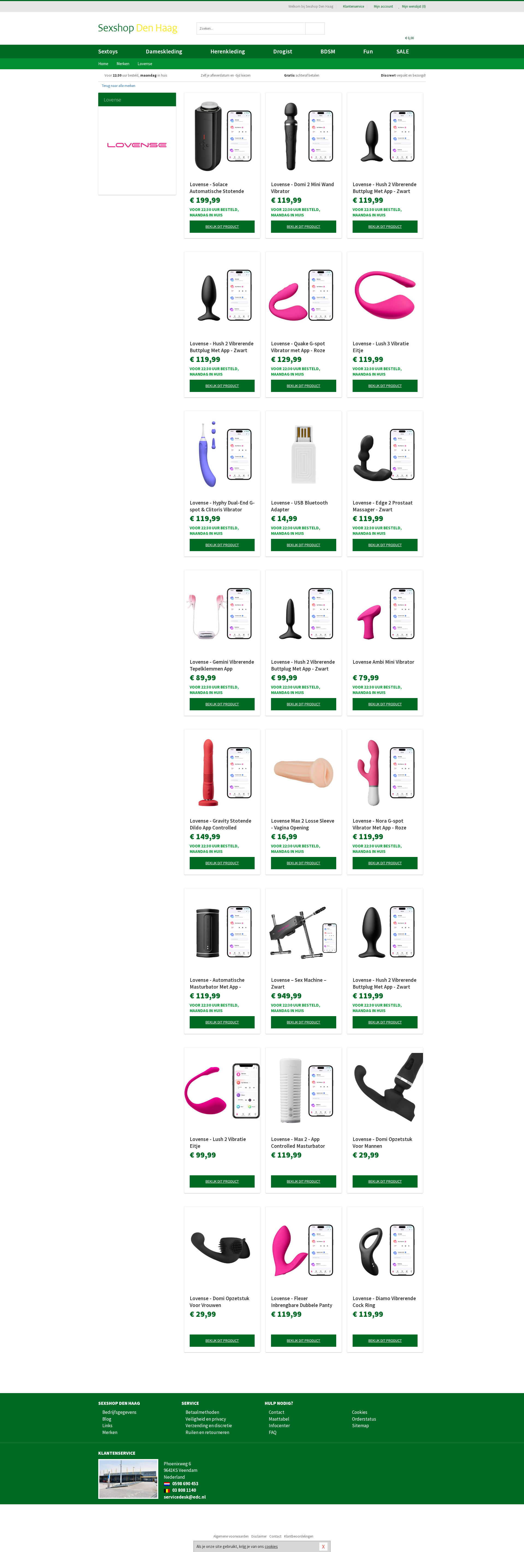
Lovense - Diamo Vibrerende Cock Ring (384, 1301)
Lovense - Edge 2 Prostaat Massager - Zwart (383, 506)
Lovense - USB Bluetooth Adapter (299, 506)
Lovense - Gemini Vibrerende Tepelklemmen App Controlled (222, 665)
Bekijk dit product (222, 226)
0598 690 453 (184, 1484)
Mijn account (383, 6)
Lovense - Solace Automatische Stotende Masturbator (217, 188)
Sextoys (108, 51)
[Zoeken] (315, 28)
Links (107, 1426)
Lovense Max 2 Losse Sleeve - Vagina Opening (302, 824)
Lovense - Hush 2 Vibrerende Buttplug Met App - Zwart (384, 187)
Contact (276, 1412)
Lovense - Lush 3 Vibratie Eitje (381, 347)
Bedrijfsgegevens (119, 1412)
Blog (106, 1419)
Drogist (282, 51)
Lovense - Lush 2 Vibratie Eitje (218, 1142)
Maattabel (279, 1419)
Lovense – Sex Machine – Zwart (298, 983)
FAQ (272, 1432)
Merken (109, 1432)
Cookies (359, 1412)
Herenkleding (227, 51)
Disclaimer (259, 1536)
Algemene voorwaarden (231, 1536)
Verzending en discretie (209, 1426)
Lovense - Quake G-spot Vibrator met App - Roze (298, 347)
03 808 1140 (183, 1490)
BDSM (327, 51)
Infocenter (279, 1426)
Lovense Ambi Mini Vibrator (383, 662)
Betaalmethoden (202, 1412)
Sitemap (360, 1426)
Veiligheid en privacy (206, 1419)
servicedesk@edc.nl (185, 1497)
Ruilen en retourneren (207, 1432)
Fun (368, 51)
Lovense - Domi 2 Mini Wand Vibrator (302, 187)
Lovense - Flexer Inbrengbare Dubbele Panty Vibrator (301, 1302)
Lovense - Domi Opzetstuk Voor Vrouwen (219, 1301)
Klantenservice (353, 6)
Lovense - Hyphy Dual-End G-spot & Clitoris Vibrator (222, 506)
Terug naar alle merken (118, 85)
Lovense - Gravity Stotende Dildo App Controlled (220, 824)
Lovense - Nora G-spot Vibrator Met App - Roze (379, 824)
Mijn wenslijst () (413, 6)
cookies (271, 1546)
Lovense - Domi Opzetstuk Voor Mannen (382, 1142)
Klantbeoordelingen (298, 1536)
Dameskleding (164, 51)
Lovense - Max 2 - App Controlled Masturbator (298, 1142)
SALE (403, 51)
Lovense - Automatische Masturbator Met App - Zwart (217, 983)
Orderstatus (364, 1419)
